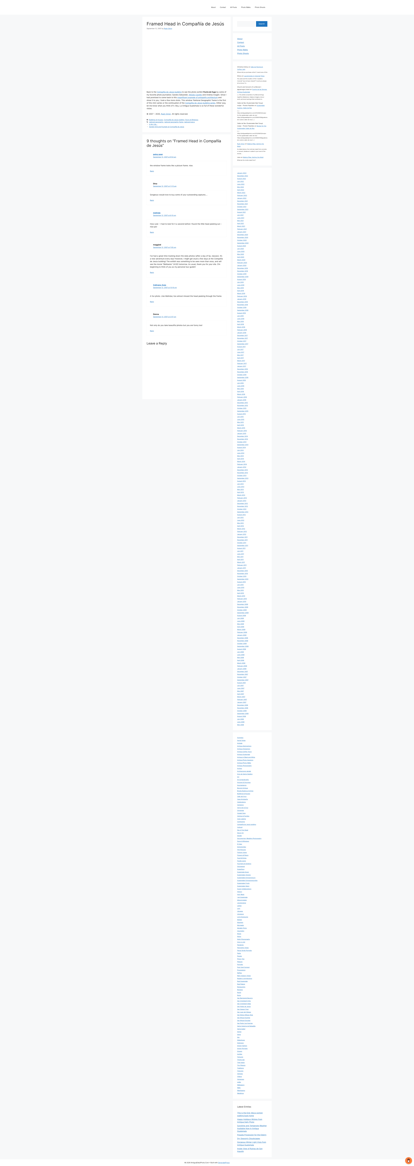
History (239, 892)
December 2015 (242, 402)
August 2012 (241, 515)
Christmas (240, 810)
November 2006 (242, 708)
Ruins (239, 995)
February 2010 (242, 599)
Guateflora (240, 869)
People (239, 956)
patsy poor (158, 154)
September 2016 (242, 377)
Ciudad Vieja (241, 813)
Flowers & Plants (242, 855)
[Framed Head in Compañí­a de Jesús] (167, 86)
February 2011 (242, 565)
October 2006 (242, 711)
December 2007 (242, 671)
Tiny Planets (241, 1065)
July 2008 (240, 652)
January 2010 (241, 601)
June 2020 (240, 251)
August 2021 (241, 212)
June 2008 (240, 655)
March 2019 (241, 293)
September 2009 (243, 613)
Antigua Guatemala (243, 754)
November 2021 (242, 204)
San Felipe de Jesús (244, 1006)
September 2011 (242, 545)
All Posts (233, 7)
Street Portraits (242, 1048)
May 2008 (240, 657)
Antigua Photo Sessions (245, 760)
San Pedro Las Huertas (245, 1023)
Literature (240, 914)
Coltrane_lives (159, 285)
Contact (223, 7)
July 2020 (240, 248)
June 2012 (240, 520)
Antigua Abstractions (244, 746)
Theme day (241, 1060)
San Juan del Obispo (244, 1012)
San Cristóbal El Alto (244, 1001)
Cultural (239, 827)
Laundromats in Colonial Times (254, 76)
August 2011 (241, 548)
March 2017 (241, 360)
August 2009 (241, 615)
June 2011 (240, 554)
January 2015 (241, 433)
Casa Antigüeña (242, 799)
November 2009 (242, 607)
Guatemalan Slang (243, 886)
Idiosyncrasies (242, 900)
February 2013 (242, 498)
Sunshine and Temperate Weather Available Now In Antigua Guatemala (252, 1128)
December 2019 (242, 268)
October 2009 (242, 610)
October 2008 (242, 643)
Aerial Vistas (241, 740)
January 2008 (241, 669)
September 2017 (242, 344)
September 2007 (242, 680)
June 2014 (240, 453)
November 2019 (242, 271)
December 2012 (242, 503)
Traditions (240, 1068)
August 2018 (241, 313)
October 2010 (241, 576)
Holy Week (240, 894)
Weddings (240, 1093)
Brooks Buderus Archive (245, 791)
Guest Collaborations (244, 889)
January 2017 (241, 366)
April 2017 (240, 358)
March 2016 (241, 394)
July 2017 (240, 349)
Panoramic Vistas (243, 948)
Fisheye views (242, 852)
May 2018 (240, 321)
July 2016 (240, 383)
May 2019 (240, 288)
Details (239, 836)
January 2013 (241, 501)
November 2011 (242, 540)
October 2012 (241, 509)
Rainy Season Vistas (244, 976)
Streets (239, 1051)
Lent (238, 908)
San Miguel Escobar (243, 1020)
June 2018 (240, 318)
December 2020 (242, 234)
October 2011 (241, 543)
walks (239, 1082)
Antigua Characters (243, 749)
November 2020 (242, 237)
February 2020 (242, 262)
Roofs (239, 992)
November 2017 (242, 338)
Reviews (240, 990)
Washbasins (241, 1090)
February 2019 (242, 296)
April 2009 (240, 627)
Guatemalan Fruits (243, 883)
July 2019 (240, 282)
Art (238, 777)
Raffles (239, 973)
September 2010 (242, 579)
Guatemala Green (243, 872)
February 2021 (242, 229)
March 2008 (241, 663)
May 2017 (240, 355)
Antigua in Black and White (246, 757)
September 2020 (243, 243)
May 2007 (240, 691)
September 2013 (242, 478)
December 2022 (242, 176)
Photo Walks (246, 7)
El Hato (239, 844)
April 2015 (240, 425)
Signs (239, 1034)
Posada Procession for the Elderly (251, 1135)
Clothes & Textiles (243, 816)
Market (239, 920)
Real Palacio (241, 984)
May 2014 (240, 456)
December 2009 (242, 604)
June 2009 (240, 621)
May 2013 (240, 489)
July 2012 (240, 517)
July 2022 (240, 181)
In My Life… (153, 124)
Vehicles (240, 1074)
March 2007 (241, 697)
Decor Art (240, 833)
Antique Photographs (244, 765)
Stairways (240, 1043)
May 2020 (240, 254)
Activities (240, 737)
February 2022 (242, 195)
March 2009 (241, 629)
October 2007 (241, 677)
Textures (240, 1057)
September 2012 (242, 512)
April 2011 (240, 559)
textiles (239, 1054)
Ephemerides (241, 847)
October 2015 (241, 408)
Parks (239, 953)
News (239, 936)
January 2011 (241, 568)
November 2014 (242, 439)
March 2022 (241, 192)
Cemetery (240, 805)
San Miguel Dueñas (243, 1018)
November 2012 (242, 506)
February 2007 (242, 699)
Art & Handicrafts (243, 779)
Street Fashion (242, 1046)
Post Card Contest (243, 967)
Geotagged (241, 866)
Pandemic (240, 945)
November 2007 (242, 674)
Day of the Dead (242, 830)
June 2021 (240, 218)
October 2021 (241, 206)
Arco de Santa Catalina (244, 774)
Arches (239, 768)
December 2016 (242, 369)
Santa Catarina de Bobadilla (246, 1026)
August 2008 (241, 649)
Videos (239, 1076)
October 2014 (241, 442)
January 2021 (241, 232)
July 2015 (240, 416)
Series (239, 1032)
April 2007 (240, 694)
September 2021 (242, 209)
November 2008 (242, 641)
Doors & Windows (191, 120)
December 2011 (242, 537)
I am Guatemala (242, 897)
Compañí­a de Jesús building (169, 92)
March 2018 (241, 327)
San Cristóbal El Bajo (244, 1004)
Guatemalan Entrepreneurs (246, 878)
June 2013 (240, 487)
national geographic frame (173, 122)
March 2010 (241, 596)
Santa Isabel (241, 1029)
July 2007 (240, 685)
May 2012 (240, 523)
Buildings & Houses (156, 120)
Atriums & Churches (244, 782)
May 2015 (240, 422)
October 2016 (241, 374)
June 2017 (240, 352)
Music (239, 934)
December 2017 (242, 335)
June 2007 (240, 688)
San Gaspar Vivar (243, 1009)
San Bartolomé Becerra (244, 998)
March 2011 (241, 562)
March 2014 (241, 461)
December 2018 (242, 302)
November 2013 (242, 473)
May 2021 (240, 220)
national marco (189, 122)
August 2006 (241, 716)
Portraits (240, 964)
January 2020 (241, 265)
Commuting (241, 822)
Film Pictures (241, 850)
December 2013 (242, 470)
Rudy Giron (166, 114)
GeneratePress (224, 1163)
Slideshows (241, 1040)
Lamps (239, 906)
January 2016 (241, 400)
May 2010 (240, 590)
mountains (240, 931)
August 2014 (241, 447)
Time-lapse (241, 1062)
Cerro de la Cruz (242, 807)
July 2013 (240, 484)
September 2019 (242, 276)
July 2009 (240, 618)
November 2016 (242, 372)
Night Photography (243, 939)
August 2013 (241, 481)
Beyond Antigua (242, 788)
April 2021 (240, 223)
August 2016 (241, 380)
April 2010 (240, 593)
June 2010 (240, 587)
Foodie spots (241, 861)
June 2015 (240, 419)
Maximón (240, 922)
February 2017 (242, 363)
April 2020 (240, 257)
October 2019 (241, 274)
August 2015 (241, 414)
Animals (239, 743)
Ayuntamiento (241, 785)
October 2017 (241, 341)
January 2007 (241, 702)
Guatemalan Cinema (244, 875)
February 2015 (242, 431)
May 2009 (240, 624)
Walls (239, 1088)
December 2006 (242, 705)
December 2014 (242, 436)
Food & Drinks (241, 858)
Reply (152, 171)
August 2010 (241, 582)
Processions (241, 970)
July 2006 (240, 719)
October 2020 (242, 240)
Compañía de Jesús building (174, 120)
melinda (156, 213)
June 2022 (240, 184)
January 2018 (241, 332)
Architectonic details (244, 771)
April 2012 (240, 526)
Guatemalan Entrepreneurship (247, 880)
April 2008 (240, 660)
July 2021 (240, 215)
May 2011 (240, 557)
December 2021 (242, 201)
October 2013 (241, 475)
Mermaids (240, 925)
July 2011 (240, 551)
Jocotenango (241, 903)
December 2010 (242, 571)
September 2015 (242, 411)
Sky (238, 1037)
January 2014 (241, 467)
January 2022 (241, 198)
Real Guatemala (242, 981)
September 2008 (243, 646)
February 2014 (242, 464)
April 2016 (240, 391)
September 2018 (242, 310)
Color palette (241, 819)
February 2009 (242, 632)
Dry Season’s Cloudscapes (248, 1138)
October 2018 (241, 307)
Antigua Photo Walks (244, 763)
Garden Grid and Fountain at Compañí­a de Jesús (166, 127)
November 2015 (242, 405)
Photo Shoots (260, 7)
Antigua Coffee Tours (244, 751)
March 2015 (241, 428)
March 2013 (241, 495)
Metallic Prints (242, 928)
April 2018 (240, 324)
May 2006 (240, 725)
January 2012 (241, 534)
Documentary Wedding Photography (249, 838)
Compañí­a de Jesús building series (200, 103)
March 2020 (241, 260)
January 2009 (241, 635)
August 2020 (241, 246)
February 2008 (242, 666)
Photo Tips (240, 959)
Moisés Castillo (195, 95)
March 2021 (241, 226)
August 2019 (241, 279)
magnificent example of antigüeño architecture (197, 97)
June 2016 (240, 386)
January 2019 (241, 299)
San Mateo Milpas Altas (245, 1015)
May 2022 (240, 187)
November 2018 (242, 304)
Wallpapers (240, 1085)
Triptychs (240, 1071)
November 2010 (242, 573)
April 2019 (240, 290)
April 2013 (240, 492)
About (213, 7)
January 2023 (241, 173)
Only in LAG (241, 942)
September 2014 (242, 445)
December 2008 (242, 638)
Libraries (240, 911)
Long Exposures (242, 917)
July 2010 (240, 585)
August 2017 (241, 346)
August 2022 (241, 178)
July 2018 (240, 316)
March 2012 (241, 529)
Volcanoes (240, 1079)
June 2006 (240, 722)
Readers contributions (244, 978)
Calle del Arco (241, 796)
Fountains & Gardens (244, 864)
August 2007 (241, 683)
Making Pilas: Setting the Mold (253, 157)
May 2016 (240, 388)
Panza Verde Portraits (244, 950)
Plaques (239, 962)
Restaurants (241, 987)
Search (262, 24)
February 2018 (242, 330)
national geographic (156, 122)
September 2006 (243, 713)
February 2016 (242, 397)
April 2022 (240, 190)
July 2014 (240, 450)
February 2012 (242, 531)
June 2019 (240, 285)
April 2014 (240, 459)
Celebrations (241, 802)
